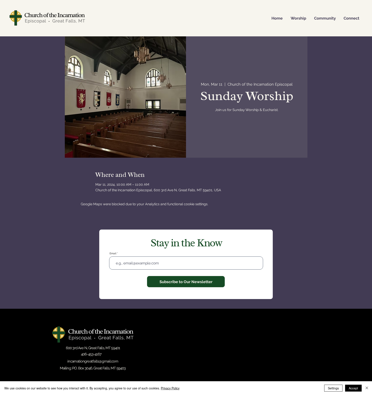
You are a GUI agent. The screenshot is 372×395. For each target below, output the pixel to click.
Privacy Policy (170, 388)
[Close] (366, 388)
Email (113, 253)
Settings (333, 388)
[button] (296, 18)
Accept (353, 388)
